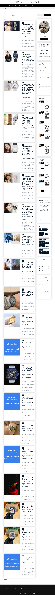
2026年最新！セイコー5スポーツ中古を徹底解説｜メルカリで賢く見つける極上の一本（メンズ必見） (27, 120)
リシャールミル (26, 512)
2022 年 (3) (41, 270)
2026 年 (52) (41, 262)
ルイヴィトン (41, 246)
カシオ (26, 219)
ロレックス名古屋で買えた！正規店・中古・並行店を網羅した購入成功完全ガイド (27, 266)
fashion (44, 239)
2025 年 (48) (41, 264)
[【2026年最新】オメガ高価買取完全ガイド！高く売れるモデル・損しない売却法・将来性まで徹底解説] (12, 56)
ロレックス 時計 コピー (43, 53)
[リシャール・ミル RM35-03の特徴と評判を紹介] (12, 535)
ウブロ (25, 564)
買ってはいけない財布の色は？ (44, 248)
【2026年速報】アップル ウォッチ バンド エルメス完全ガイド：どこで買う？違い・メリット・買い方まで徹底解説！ (47, 150)
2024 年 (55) (41, 266)
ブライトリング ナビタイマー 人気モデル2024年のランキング (44, 217)
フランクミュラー (29, 405)
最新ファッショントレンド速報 (27, 2)
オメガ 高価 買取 (26, 66)
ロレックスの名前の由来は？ (28, 430)
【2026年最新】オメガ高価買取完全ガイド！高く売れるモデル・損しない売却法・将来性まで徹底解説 (47, 116)
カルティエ (40, 235)
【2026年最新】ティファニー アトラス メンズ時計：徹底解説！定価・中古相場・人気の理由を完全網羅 (28, 28)
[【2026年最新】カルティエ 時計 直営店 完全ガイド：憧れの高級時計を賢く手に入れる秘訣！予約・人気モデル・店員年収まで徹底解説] (12, 85)
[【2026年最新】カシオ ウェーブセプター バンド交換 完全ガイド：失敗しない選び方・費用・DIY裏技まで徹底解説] (12, 207)
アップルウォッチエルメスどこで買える (44, 253)
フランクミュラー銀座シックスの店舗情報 (27, 398)
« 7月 (40, 296)
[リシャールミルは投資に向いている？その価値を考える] (12, 484)
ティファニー (26, 36)
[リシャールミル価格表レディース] (12, 510)
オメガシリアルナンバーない (28, 347)
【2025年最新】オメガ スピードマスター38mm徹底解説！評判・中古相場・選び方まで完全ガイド (28, 239)
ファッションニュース (39, 5)
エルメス (26, 189)
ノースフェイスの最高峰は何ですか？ (44, 237)
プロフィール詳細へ (44, 38)
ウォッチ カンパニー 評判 (47, 165)
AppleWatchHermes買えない (43, 251)
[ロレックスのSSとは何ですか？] (12, 320)
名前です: (41, 34)
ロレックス (26, 324)
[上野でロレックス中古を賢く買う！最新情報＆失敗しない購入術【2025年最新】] (12, 298)
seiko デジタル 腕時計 (47, 177)
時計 (22, 5)
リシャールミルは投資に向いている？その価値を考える (27, 479)
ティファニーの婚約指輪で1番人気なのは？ (43, 243)
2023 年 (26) (41, 268)
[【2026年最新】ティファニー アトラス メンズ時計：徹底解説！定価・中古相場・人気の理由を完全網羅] (12, 26)
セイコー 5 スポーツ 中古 (28, 127)
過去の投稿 (6, 579)
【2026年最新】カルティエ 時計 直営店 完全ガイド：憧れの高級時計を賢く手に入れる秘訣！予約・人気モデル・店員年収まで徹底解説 (28, 89)
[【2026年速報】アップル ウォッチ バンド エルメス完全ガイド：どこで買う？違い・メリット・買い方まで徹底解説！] (12, 148)
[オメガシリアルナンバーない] (12, 347)
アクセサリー (27, 5)
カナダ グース (46, 246)
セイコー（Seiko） (42, 241)
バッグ (16, 5)
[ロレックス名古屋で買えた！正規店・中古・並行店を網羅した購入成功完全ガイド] (12, 264)
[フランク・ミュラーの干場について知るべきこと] (12, 454)
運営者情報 (11, 5)
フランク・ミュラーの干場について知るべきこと (27, 451)
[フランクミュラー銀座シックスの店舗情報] (12, 401)
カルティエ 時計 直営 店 (27, 97)
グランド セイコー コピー (43, 50)
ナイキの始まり (41, 202)
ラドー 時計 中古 (47, 193)
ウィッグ (41, 70)
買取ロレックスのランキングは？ (47, 171)
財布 (45, 5)
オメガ (31, 66)
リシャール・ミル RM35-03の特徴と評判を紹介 (27, 532)
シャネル (40, 239)
